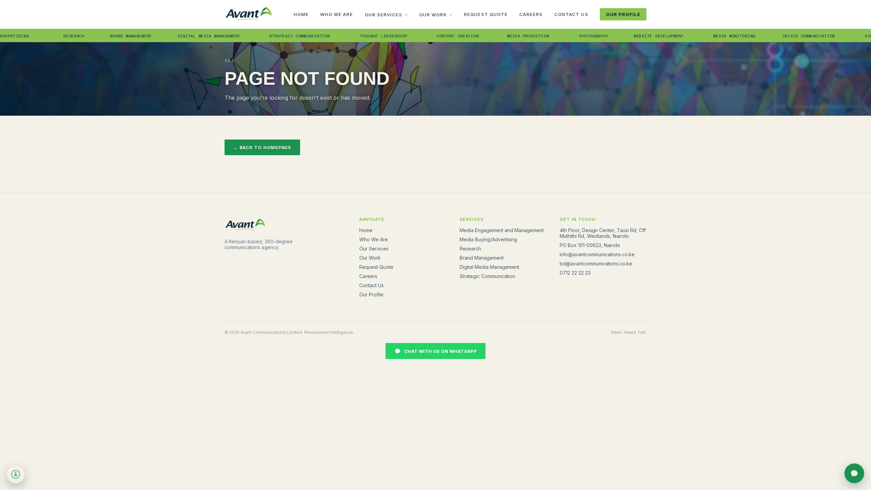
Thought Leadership (368, 36)
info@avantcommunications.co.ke (597, 254)
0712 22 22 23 (575, 273)
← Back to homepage (262, 147)
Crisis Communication (793, 36)
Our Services (383, 14)
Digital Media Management (193, 36)
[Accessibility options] (15, 474)
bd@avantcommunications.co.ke (596, 263)
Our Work (433, 14)
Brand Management (116, 36)
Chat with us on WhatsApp (440, 351)
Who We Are (336, 14)
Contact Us (571, 14)
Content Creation (443, 36)
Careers (531, 14)
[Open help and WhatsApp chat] (854, 473)
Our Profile (623, 14)
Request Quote (486, 14)
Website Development (644, 36)
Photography (578, 36)
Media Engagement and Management (502, 230)
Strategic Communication (284, 36)
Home (301, 14)
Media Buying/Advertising (488, 239)
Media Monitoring (719, 36)
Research (59, 36)
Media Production (513, 36)
